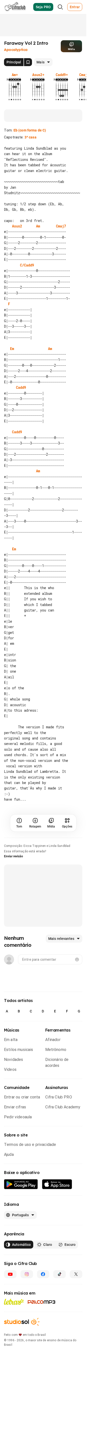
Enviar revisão (13, 895)
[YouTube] (10, 1313)
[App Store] (57, 1223)
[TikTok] (59, 1313)
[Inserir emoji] (77, 998)
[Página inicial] (15, 7)
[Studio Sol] (22, 1361)
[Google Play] (21, 1223)
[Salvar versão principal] (28, 62)
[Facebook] (43, 1313)
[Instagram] (26, 1313)
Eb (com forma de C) (30, 130)
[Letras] (14, 1341)
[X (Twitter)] (76, 1313)
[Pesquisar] (60, 7)
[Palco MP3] (42, 1341)
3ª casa (30, 137)
